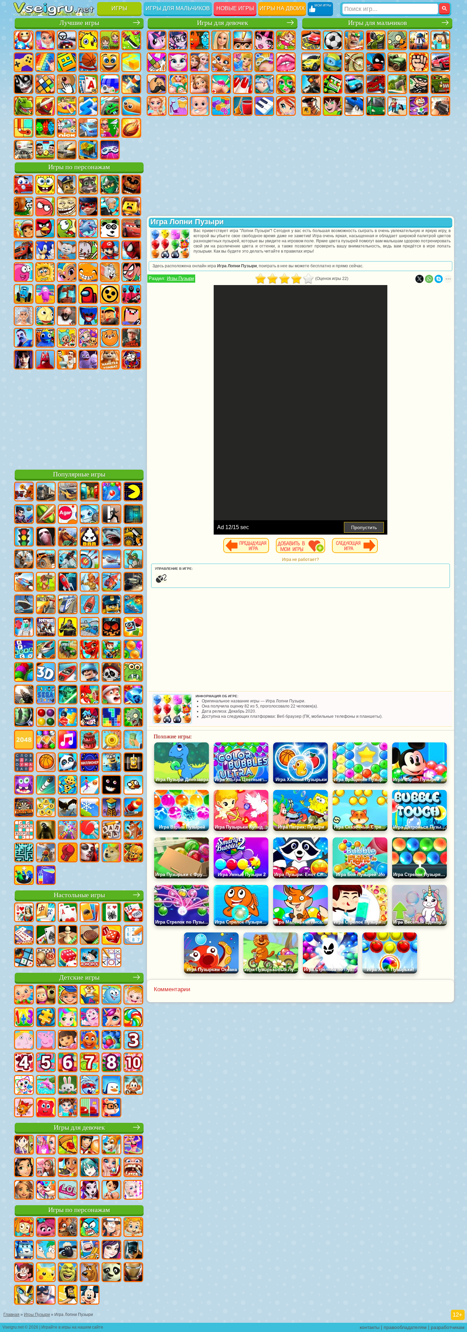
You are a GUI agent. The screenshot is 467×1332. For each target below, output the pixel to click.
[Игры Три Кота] (24, 1108)
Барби (221, 40)
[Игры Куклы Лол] (67, 1190)
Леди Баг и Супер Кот (88, 206)
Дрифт (354, 106)
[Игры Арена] (89, 582)
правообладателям (405, 1327)
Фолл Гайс (45, 294)
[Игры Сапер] (24, 958)
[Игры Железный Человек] (133, 1272)
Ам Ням (67, 228)
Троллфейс (67, 206)
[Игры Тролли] (45, 1227)
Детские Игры (88, 40)
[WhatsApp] (429, 279)
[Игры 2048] (24, 740)
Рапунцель (200, 84)
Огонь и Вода (200, 40)
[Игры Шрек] (67, 1272)
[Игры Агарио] (67, 514)
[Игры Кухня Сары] (24, 1145)
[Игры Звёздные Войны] (67, 695)
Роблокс (110, 316)
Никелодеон (67, 128)
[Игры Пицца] (67, 1145)
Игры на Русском (110, 84)
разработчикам (448, 1327)
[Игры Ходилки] (89, 785)
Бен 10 (333, 106)
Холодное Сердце (200, 62)
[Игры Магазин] (45, 1145)
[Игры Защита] (133, 559)
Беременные (178, 84)
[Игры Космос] (67, 582)
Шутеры (397, 106)
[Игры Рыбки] (89, 1040)
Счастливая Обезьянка (88, 272)
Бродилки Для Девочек (286, 40)
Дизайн (221, 106)
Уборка (243, 106)
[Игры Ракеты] (45, 785)
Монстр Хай (264, 40)
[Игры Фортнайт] (45, 627)
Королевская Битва (419, 40)
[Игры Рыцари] (133, 853)
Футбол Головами (45, 150)
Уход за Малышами (200, 106)
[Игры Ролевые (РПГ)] (24, 514)
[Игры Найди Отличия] (89, 1108)
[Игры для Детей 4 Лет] (24, 1063)
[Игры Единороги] (111, 1017)
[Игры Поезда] (67, 605)
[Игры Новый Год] (111, 695)
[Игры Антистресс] (67, 785)
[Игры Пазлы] (45, 1017)
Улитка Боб (24, 206)
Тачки (131, 228)
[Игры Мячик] (45, 762)
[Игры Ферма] (89, 695)
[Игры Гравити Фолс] (111, 1227)
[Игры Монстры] (24, 785)
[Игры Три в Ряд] (133, 695)
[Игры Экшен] (24, 492)
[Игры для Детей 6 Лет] (67, 1063)
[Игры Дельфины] (45, 1085)
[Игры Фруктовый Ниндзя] (45, 514)
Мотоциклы (354, 62)
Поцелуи (286, 62)
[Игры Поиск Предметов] (24, 717)
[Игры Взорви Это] (89, 514)
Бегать (419, 106)
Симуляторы (67, 40)
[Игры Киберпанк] (67, 627)
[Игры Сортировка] (45, 875)
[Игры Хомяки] (111, 1108)
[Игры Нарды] (111, 935)
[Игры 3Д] (45, 672)
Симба (110, 338)
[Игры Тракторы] (67, 650)
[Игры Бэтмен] (133, 1250)
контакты (369, 1327)
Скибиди (67, 359)
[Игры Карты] (67, 913)
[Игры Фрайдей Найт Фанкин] (89, 717)
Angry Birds (45, 228)
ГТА (311, 106)
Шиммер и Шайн (67, 272)
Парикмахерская (264, 62)
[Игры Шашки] (89, 935)
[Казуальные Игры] (67, 830)
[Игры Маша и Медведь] (45, 995)
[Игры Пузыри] (111, 1040)
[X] (419, 279)
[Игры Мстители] (45, 1295)
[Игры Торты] (89, 740)
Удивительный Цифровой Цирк (131, 359)
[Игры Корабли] (24, 605)
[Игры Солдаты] (89, 672)
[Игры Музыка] (67, 740)
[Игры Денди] (133, 762)
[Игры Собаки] (111, 1145)
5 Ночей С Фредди (131, 184)
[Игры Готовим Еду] (67, 1168)
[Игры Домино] (24, 935)
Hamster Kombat (110, 359)
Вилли (24, 184)
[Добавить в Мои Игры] (300, 545)
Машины (311, 62)
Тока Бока (67, 338)
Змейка (131, 106)
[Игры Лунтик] (89, 1017)
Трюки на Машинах (110, 106)
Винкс (286, 106)
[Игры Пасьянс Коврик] (45, 935)
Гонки (440, 62)
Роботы (333, 84)
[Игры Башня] (111, 808)
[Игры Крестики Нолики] (111, 958)
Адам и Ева (45, 272)
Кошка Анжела (178, 62)
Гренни (67, 316)
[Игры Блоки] (67, 717)
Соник (45, 250)
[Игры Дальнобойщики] (45, 492)
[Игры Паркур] (67, 559)
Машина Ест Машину (440, 84)
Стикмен (376, 62)
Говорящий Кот (88, 184)
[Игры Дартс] (24, 808)
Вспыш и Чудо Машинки (24, 250)
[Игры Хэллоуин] (111, 627)
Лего (131, 206)
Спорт (88, 62)
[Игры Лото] (45, 958)
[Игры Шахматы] (67, 935)
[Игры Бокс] (67, 853)
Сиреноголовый (67, 294)
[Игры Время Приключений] (89, 1250)
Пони (156, 40)
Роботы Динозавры (376, 84)
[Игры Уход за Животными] (45, 1190)
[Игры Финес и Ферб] (45, 1250)
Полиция (354, 84)
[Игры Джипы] (45, 559)
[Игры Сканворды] (24, 830)
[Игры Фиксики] (24, 1227)
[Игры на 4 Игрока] (89, 492)
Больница (221, 84)
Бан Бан (45, 359)
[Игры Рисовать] (24, 1085)
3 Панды (110, 228)
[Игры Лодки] (89, 605)
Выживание (397, 84)
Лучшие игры (79, 22)
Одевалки (243, 62)
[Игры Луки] (89, 559)
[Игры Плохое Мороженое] (89, 537)
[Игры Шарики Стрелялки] (111, 492)
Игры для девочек (222, 22)
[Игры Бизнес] (133, 740)
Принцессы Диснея (156, 106)
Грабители (419, 84)
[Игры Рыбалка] (45, 650)
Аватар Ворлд (88, 338)
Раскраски (156, 62)
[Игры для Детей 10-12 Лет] (133, 1063)
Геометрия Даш (67, 62)
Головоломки (24, 128)
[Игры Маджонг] (45, 913)
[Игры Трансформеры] (24, 1295)
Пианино (264, 106)
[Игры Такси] (45, 605)
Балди (45, 316)
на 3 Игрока (45, 128)
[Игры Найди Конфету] (133, 1017)
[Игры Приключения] (45, 582)
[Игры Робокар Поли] (24, 1250)
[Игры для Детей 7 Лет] (89, 1063)
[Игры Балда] (111, 830)
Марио (110, 250)
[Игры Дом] (45, 1168)
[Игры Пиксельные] (111, 650)
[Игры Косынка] (89, 913)
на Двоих (110, 40)
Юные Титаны (131, 272)
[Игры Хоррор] (111, 785)
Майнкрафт (440, 40)
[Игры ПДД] (24, 537)
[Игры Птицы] (67, 808)
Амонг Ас (88, 294)
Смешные (110, 62)
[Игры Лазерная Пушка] (133, 672)
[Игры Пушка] (133, 808)
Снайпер (311, 84)
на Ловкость (131, 40)
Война (67, 150)
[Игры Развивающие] (67, 995)
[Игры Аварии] (89, 627)
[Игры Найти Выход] (133, 514)
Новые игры (235, 8)
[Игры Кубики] (133, 627)
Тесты (243, 40)
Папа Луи (156, 84)
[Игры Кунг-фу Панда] (111, 1272)
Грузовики (397, 62)
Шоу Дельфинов (88, 228)
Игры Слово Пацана (131, 338)
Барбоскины (67, 250)
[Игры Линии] (45, 717)
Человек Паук (131, 250)
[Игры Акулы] (111, 537)
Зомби (397, 40)
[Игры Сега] (45, 695)
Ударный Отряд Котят (88, 250)
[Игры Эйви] (24, 1190)
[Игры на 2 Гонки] (24, 582)
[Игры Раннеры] (111, 762)
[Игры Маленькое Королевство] (24, 1040)
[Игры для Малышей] (24, 995)
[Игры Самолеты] (111, 559)
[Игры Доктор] (24, 627)
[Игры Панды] (67, 762)
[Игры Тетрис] (111, 717)
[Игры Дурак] (24, 913)
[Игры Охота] (24, 559)
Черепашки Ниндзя (333, 62)
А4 (24, 316)
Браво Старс (110, 294)
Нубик (131, 316)
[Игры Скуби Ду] (89, 1272)
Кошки (221, 62)
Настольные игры (79, 895)
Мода (178, 106)
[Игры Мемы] (111, 853)
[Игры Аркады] (133, 492)
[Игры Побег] (111, 514)
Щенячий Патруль (67, 184)
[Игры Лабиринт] (24, 853)
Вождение (24, 150)
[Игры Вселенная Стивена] (24, 1272)
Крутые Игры (88, 128)
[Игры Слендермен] (45, 537)
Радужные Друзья (45, 338)
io (131, 62)
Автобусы (376, 106)
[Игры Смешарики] (111, 995)
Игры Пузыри (180, 278)
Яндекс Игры (24, 62)
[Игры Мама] (111, 1190)
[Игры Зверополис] (67, 1227)
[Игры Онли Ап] (45, 853)
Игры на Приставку (110, 150)
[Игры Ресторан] (89, 1145)
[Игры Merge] (24, 875)
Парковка (311, 40)
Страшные (24, 84)
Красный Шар (45, 206)
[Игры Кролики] (89, 1085)
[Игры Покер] (133, 913)
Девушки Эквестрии (178, 40)
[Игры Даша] (67, 1040)
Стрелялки (440, 106)
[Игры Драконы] (89, 650)
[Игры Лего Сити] (111, 605)
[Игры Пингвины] (111, 1085)
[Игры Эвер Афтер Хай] (89, 1190)
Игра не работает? (300, 559)
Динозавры (24, 106)
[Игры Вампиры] (89, 853)
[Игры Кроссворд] (24, 650)
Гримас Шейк (88, 359)
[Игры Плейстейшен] (133, 830)
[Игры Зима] (89, 808)
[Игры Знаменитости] (133, 1190)
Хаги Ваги (88, 316)
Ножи (131, 84)
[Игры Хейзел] (133, 995)
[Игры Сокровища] (45, 740)
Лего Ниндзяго (110, 184)
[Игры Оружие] (24, 695)
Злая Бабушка (110, 206)
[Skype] (439, 279)
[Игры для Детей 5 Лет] (45, 1063)
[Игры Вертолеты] (111, 582)
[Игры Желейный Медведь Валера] (45, 1108)
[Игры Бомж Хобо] (67, 1295)
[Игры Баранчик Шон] (67, 1250)
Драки (419, 62)
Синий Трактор (24, 294)
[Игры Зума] (24, 672)
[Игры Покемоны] (45, 1272)
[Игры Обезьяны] (133, 1085)
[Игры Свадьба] (111, 1168)
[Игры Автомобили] (67, 492)
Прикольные (45, 106)
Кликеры (67, 84)
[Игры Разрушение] (111, 740)
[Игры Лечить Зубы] (133, 1168)
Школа (110, 128)
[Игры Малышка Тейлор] (67, 1108)
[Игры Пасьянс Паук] (111, 913)
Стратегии (354, 40)
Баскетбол (131, 128)
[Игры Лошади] (67, 537)
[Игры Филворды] (24, 762)
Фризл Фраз (24, 272)
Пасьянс (88, 84)
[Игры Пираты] (111, 672)
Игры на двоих (282, 8)
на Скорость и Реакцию (88, 106)
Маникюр (243, 84)
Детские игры (79, 977)
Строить (88, 150)
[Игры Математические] (24, 1017)
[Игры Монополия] (89, 958)
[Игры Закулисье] (45, 830)
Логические (45, 84)
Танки (376, 40)
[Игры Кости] (67, 958)
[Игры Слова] (45, 808)
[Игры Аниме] (89, 1168)
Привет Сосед (24, 338)
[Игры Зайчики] (67, 1085)
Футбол (333, 40)
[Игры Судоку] (133, 935)
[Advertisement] (79, 418)
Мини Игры (67, 106)
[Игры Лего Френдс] (24, 1168)
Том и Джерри (110, 272)
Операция (264, 84)
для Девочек (45, 40)
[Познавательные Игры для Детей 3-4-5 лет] (89, 995)
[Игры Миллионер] (89, 762)
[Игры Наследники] (111, 1250)
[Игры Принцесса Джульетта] (67, 1017)
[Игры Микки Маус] (89, 1295)
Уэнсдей (24, 359)
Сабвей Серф (24, 228)
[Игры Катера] (67, 672)
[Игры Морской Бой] (133, 605)
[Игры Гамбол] (89, 1227)
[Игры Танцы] (133, 1145)
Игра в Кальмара (131, 294)
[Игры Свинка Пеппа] (45, 1040)
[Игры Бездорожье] (133, 582)
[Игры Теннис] (89, 830)
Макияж (286, 84)
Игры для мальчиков (178, 8)
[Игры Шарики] (133, 650)
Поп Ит (45, 62)
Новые (24, 40)
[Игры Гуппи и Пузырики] (133, 1227)
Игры (119, 8)
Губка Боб (45, 184)
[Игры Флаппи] (133, 785)
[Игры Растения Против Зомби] (133, 717)
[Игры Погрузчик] (133, 537)
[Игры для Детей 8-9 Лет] (111, 1063)
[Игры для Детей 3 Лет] (133, 1040)
